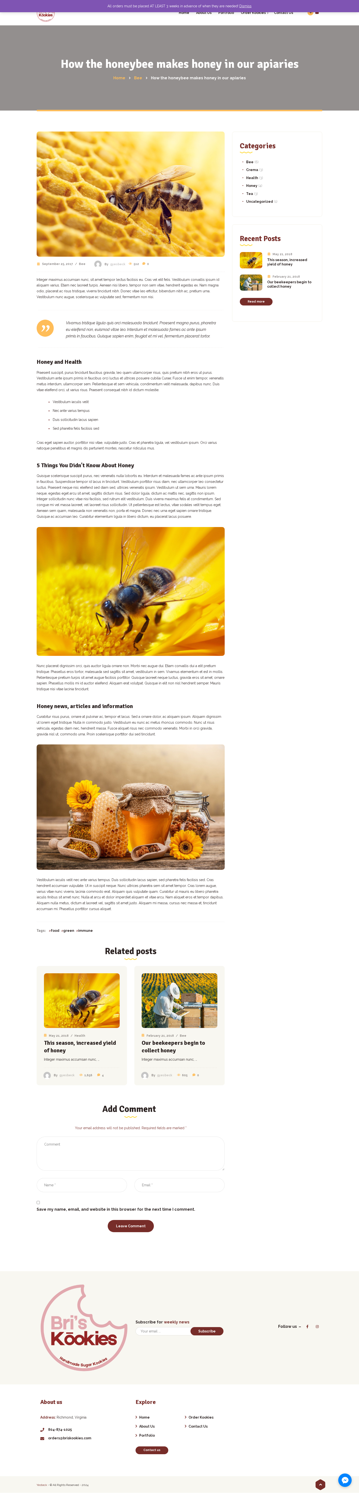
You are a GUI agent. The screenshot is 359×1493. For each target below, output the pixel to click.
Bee (82, 264)
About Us (147, 1426)
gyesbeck (117, 264)
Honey (251, 186)
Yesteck (42, 1485)
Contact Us (198, 1426)
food (55, 931)
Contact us (151, 1450)
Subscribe (207, 1331)
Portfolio (147, 1435)
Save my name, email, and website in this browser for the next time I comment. (116, 1209)
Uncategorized (259, 201)
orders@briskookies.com (69, 1438)
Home (144, 1417)
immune (85, 931)
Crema (252, 170)
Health (79, 1035)
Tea (249, 194)
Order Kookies (201, 1417)
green (68, 931)
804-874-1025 (60, 1430)
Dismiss (245, 6)
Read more (256, 301)
